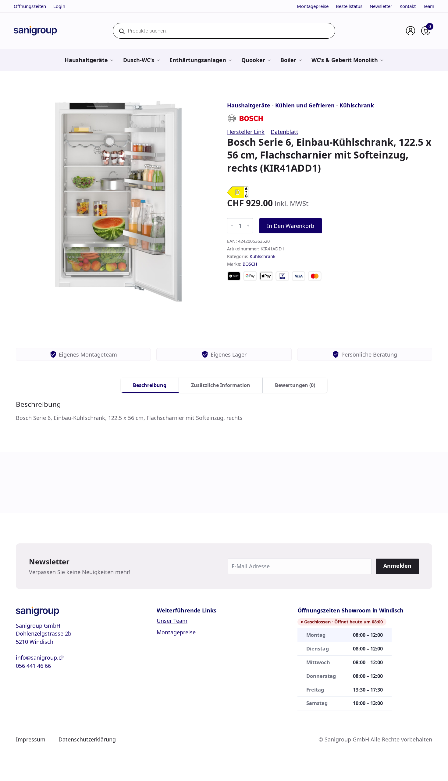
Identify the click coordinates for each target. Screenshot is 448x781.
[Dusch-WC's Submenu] (158, 60)
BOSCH (250, 264)
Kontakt (408, 6)
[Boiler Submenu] (300, 60)
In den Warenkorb (290, 225)
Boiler (288, 60)
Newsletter (381, 6)
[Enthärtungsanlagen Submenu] (230, 60)
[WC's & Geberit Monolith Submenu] (382, 60)
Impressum (30, 739)
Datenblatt (284, 131)
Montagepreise (313, 6)
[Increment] (248, 226)
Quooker (253, 60)
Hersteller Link (246, 131)
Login (59, 6)
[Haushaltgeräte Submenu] (112, 60)
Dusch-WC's (138, 60)
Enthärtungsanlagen (197, 60)
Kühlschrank (357, 105)
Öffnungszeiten (30, 6)
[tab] (150, 385)
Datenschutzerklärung (87, 739)
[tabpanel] (224, 411)
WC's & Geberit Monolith (344, 60)
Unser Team (172, 620)
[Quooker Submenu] (269, 60)
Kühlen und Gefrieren (305, 105)
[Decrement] (232, 226)
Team (428, 6)
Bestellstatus (349, 6)
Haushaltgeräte (86, 60)
